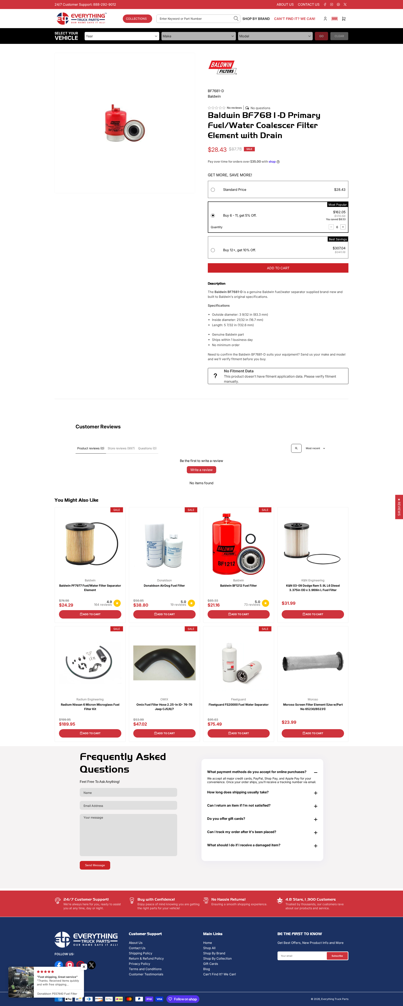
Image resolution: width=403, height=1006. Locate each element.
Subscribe (337, 955)
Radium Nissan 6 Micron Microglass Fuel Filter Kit (90, 707)
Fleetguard (238, 699)
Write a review (201, 470)
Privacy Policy (139, 964)
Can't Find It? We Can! (219, 974)
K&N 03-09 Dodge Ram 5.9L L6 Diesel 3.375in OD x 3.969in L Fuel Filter (313, 588)
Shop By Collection (217, 958)
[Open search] (296, 448)
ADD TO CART (278, 268)
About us (285, 4)
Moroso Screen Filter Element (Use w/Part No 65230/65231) (313, 707)
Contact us (308, 4)
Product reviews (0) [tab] (90, 448)
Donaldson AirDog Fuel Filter (164, 585)
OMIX (164, 699)
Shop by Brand (256, 19)
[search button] (236, 18)
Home (207, 943)
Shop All (209, 948)
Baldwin (90, 580)
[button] (334, 19)
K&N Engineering (312, 580)
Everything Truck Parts (334, 999)
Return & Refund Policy (146, 958)
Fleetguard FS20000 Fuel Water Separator (239, 704)
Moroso (313, 699)
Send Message (95, 865)
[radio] (278, 190)
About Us (136, 943)
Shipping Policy (140, 953)
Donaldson (164, 580)
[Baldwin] (222, 67)
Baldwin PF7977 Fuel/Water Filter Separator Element (90, 588)
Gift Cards (210, 964)
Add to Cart (92, 614)
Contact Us (137, 948)
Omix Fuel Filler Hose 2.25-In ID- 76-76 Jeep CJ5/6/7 (164, 707)
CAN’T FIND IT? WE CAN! (294, 19)
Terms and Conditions (145, 969)
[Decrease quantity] (331, 226)
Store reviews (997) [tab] (121, 448)
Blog (206, 969)
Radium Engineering (90, 699)
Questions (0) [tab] (147, 448)
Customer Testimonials (146, 974)
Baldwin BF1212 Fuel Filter (238, 585)
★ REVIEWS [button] (399, 507)
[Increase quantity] (342, 226)
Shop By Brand (214, 953)
